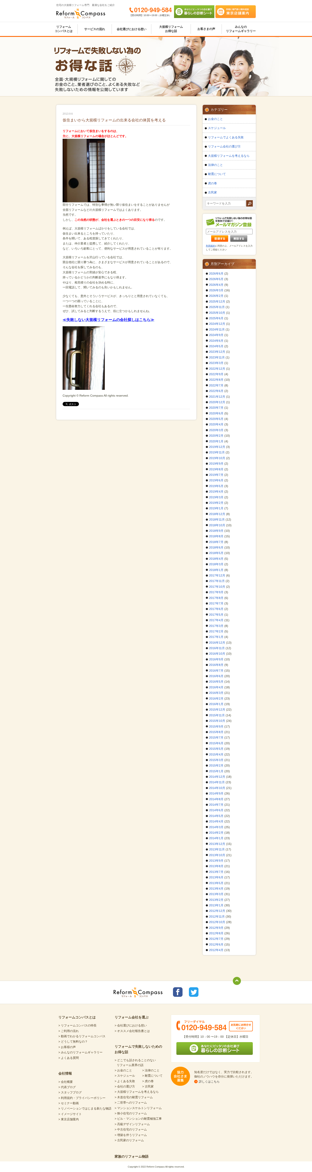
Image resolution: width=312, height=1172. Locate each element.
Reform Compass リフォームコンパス (80, 13)
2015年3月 (216, 760)
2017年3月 (216, 626)
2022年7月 (216, 385)
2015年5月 (216, 748)
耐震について (217, 174)
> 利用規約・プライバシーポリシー (81, 1098)
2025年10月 (217, 312)
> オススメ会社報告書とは (132, 1031)
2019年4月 (216, 491)
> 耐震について (152, 1075)
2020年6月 (216, 413)
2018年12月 (217, 514)
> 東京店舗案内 (68, 1119)
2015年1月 (216, 771)
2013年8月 (216, 866)
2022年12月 (217, 368)
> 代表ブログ (67, 1087)
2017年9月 (216, 592)
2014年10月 (217, 788)
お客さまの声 (206, 29)
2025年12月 (217, 301)
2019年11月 (217, 452)
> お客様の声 (67, 1047)
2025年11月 (217, 307)
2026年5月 (216, 279)
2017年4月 (216, 620)
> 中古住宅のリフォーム (131, 1129)
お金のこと (215, 119)
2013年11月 (217, 849)
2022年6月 (216, 391)
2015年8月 (216, 732)
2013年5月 (216, 883)
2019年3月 (216, 497)
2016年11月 (217, 648)
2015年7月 (216, 737)
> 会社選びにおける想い (131, 1025)
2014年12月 (217, 776)
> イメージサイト (70, 1114)
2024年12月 (217, 323)
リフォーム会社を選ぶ (132, 1017)
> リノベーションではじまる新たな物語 (84, 1108)
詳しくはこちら (209, 1081)
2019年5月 (216, 486)
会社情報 (65, 1073)
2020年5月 (216, 419)
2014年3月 (216, 827)
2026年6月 (216, 273)
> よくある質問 (68, 1058)
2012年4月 (216, 950)
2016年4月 (216, 687)
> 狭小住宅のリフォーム (131, 1113)
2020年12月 (217, 402)
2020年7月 (216, 407)
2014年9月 (216, 793)
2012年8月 (216, 933)
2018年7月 (216, 542)
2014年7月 (216, 804)
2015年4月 (216, 754)
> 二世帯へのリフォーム (131, 1102)
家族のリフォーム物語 (132, 1156)
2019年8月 (216, 469)
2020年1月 (216, 441)
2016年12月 (217, 642)
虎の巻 (212, 183)
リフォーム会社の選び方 (224, 146)
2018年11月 (217, 519)
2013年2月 (216, 899)
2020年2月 (216, 435)
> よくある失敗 (125, 1081)
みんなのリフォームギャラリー (241, 29)
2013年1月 (216, 905)
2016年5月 (216, 681)
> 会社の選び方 (125, 1086)
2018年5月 (216, 553)
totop (237, 981)
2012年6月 (216, 944)
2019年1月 (216, 508)
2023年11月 (217, 357)
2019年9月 (216, 463)
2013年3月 (216, 894)
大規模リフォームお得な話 (171, 29)
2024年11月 (217, 329)
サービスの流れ (94, 29)
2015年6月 (216, 743)
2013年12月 (217, 844)
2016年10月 (217, 653)
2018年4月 (216, 558)
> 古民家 (148, 1086)
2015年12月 (217, 709)
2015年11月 (217, 715)
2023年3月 (216, 363)
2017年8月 (216, 598)
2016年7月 (216, 670)
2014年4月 (216, 821)
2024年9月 (216, 335)
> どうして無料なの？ (73, 1041)
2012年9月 (216, 927)
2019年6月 (216, 480)
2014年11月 (217, 782)
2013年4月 (216, 888)
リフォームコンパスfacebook (178, 992)
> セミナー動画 (68, 1103)
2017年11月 (217, 581)
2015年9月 (216, 726)
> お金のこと (123, 1070)
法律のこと (215, 165)
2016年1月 (216, 704)
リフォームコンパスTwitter (193, 992)
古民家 (212, 192)
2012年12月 (217, 910)
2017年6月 (216, 609)
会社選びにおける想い (131, 29)
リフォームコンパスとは (64, 29)
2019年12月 (217, 447)
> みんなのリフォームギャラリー (80, 1052)
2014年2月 (216, 832)
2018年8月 (216, 536)
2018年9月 (216, 530)
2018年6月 (216, 547)
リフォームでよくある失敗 (226, 137)
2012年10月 (217, 922)
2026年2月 (216, 295)
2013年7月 (216, 871)
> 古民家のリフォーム (129, 1140)
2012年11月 (217, 916)
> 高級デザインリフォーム (132, 1124)
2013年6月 (216, 877)
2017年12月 (217, 575)
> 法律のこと (151, 1070)
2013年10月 (217, 855)
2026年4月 (216, 284)
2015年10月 (217, 720)
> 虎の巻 (148, 1081)
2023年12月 (217, 351)
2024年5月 (216, 346)
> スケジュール (125, 1075)
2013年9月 (216, 860)
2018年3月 (216, 564)
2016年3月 (216, 692)
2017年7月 (216, 603)
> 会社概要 (65, 1081)
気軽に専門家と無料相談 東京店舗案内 (235, 11)
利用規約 (210, 245)
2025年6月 (216, 318)
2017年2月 (216, 631)
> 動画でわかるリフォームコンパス (81, 1036)
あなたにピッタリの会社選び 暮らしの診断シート (194, 11)
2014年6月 (216, 810)
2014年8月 (216, 799)
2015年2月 (216, 765)
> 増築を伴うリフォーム (131, 1135)
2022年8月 (216, 379)
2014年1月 (216, 838)
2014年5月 (216, 816)
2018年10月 (217, 525)
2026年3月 (216, 290)
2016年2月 (216, 698)
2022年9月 (216, 374)
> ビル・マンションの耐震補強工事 (138, 1118)
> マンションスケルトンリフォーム (138, 1108)
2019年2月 (216, 502)
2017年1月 (216, 637)
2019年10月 (217, 458)
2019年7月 (216, 474)
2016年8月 (216, 665)
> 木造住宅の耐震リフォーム (134, 1097)
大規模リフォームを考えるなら (229, 155)
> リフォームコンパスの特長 (77, 1025)
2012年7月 (216, 938)
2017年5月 (216, 614)
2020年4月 (216, 424)
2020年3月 (216, 430)
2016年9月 (216, 659)
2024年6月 (216, 340)
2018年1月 (216, 570)
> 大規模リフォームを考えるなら (137, 1091)
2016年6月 (216, 676)
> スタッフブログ (70, 1092)
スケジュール (217, 128)
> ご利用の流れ (68, 1031)
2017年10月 (217, 586)
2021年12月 (217, 396)
